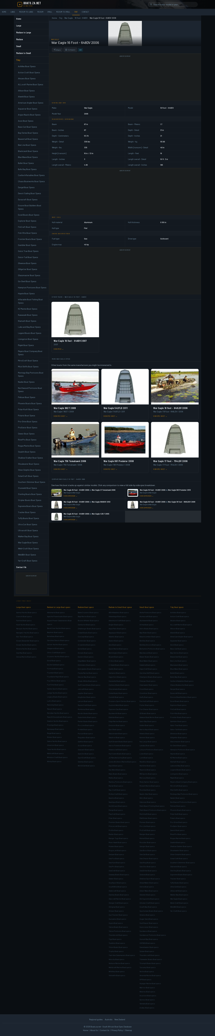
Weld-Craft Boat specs (179, 903)
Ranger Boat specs (147, 834)
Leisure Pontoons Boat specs (151, 749)
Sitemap (128, 1030)
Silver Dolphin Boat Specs (29, 470)
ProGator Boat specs (178, 826)
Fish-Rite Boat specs (178, 713)
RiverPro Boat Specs (27, 439)
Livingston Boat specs (179, 774)
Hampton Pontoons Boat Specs (32, 287)
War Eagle (68, 18)
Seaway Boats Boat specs (119, 874)
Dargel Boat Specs (26, 187)
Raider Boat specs (116, 834)
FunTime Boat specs (55, 685)
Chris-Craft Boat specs (56, 652)
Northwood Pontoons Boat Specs (30, 389)
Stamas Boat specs (85, 762)
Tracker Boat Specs (27, 512)
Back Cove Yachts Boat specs (58, 628)
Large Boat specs (23, 607)
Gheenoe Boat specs (178, 733)
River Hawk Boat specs (118, 842)
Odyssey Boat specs (148, 802)
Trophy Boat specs (116, 951)
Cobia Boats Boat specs (118, 693)
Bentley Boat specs (147, 641)
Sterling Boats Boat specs (180, 871)
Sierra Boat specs (147, 887)
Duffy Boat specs (146, 697)
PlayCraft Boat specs (117, 814)
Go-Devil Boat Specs (27, 281)
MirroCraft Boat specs (179, 786)
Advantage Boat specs (117, 616)
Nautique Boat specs (117, 802)
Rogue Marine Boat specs (180, 838)
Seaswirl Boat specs (86, 749)
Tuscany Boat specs (148, 967)
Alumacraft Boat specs (149, 616)
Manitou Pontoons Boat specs (120, 782)
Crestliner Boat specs (148, 693)
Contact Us (21, 567)
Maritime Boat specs (148, 766)
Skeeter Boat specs (147, 895)
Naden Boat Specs (26, 382)
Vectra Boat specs (147, 971)
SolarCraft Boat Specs (28, 476)
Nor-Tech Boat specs (24, 637)
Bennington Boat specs (118, 653)
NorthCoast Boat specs (118, 806)
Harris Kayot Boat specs (149, 729)
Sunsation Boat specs (117, 919)
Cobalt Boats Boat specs (87, 633)
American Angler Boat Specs (30, 102)
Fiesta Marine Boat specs (88, 673)
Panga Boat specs (116, 810)
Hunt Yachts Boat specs (25, 625)
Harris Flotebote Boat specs (120, 745)
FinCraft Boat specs (178, 709)
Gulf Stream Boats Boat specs (121, 741)
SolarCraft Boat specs (179, 858)
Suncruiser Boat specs (149, 927)
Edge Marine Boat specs (118, 721)
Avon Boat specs (177, 645)
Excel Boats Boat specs (179, 701)
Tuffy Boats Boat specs (179, 883)
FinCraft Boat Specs (27, 227)
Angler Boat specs (116, 625)
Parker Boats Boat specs (87, 721)
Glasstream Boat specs (118, 733)
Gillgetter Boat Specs (27, 269)
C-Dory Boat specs (116, 661)
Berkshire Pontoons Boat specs (152, 649)
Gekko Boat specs (147, 725)
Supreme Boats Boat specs (181, 874)
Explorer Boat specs (178, 705)
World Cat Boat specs (86, 766)
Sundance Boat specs (148, 931)
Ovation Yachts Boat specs (57, 721)
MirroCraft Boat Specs (28, 360)
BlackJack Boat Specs (28, 151)
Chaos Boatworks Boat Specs (31, 181)
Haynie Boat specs (177, 754)
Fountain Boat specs (55, 673)
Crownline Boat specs (86, 645)
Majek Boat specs (177, 778)
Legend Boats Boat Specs (29, 333)
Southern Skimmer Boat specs (182, 862)
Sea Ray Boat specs (24, 653)
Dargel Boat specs (177, 689)
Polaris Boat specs (177, 818)
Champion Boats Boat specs (151, 677)
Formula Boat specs (55, 669)
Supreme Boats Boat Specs (30, 506)
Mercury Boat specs (147, 778)
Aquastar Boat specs (178, 641)
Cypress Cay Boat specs (118, 709)
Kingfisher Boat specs (87, 697)
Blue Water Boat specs (149, 661)
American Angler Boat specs (181, 637)
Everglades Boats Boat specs (89, 669)
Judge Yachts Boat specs (57, 693)
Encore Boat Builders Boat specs (183, 697)
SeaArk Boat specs (177, 842)
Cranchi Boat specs (24, 616)
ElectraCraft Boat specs (149, 701)
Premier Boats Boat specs (119, 822)
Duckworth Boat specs (118, 713)
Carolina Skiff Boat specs (149, 673)
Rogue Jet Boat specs (117, 850)
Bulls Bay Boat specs (178, 677)
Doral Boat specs (54, 660)
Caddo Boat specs (116, 669)
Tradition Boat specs (117, 943)
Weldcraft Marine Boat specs (120, 967)
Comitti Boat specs (116, 697)
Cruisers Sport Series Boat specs (122, 701)
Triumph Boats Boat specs (150, 963)
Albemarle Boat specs (56, 612)
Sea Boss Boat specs (148, 850)
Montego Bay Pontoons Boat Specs (30, 374)
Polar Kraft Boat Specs (28, 409)
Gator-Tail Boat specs (178, 729)
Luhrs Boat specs (54, 701)
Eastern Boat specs (85, 657)
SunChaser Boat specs (149, 923)
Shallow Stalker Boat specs (181, 846)
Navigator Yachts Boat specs (27, 633)
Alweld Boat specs (177, 633)
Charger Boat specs (147, 681)
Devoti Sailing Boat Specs (29, 193)
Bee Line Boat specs (178, 661)
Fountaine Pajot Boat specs (58, 677)
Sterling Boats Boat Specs (30, 494)
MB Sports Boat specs (148, 774)
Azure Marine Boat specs (118, 649)
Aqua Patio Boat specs (117, 628)
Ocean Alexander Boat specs (27, 641)
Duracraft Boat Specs (27, 199)
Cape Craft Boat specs (148, 669)
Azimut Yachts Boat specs (26, 612)
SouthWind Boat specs (118, 887)
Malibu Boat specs (116, 778)
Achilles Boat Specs (27, 66)
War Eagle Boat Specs (28, 542)
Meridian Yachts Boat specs (58, 713)
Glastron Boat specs (117, 737)
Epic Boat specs (115, 729)
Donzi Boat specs (85, 649)
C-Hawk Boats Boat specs (119, 665)
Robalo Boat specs (116, 846)
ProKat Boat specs (85, 729)
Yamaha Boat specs (147, 1004)
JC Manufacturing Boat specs (120, 758)
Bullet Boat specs (177, 673)
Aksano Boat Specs (27, 78)
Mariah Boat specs (116, 786)
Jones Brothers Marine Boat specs (122, 762)
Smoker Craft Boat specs (150, 903)
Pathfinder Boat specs (148, 818)
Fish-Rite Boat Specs (27, 233)
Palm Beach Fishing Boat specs (152, 806)
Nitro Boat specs (146, 798)
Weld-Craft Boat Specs (28, 548)
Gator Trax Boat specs (179, 725)
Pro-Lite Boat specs (147, 826)
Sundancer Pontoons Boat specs (153, 935)
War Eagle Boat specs (178, 899)
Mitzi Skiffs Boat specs (179, 790)
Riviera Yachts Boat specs (26, 649)
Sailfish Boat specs (85, 741)
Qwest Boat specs (177, 830)
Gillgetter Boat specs (178, 737)
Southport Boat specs (117, 883)
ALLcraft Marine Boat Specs (30, 84)
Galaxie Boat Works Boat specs (152, 717)
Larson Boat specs (85, 701)
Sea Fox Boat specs (116, 858)
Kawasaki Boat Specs (27, 315)
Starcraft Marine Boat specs (120, 899)
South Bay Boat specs (148, 907)
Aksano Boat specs (177, 620)
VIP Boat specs (145, 979)
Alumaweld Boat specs (149, 620)
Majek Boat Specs (26, 345)
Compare (71, 50)
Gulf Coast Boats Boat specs (89, 685)
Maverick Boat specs (148, 770)
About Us (94, 1030)
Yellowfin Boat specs (117, 975)
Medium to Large (26, 12)
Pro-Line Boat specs (86, 725)
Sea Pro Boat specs (116, 866)
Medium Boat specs (86, 607)
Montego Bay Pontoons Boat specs (184, 794)
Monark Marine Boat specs (150, 786)
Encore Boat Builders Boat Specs (29, 207)
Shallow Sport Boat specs (150, 879)
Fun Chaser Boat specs (149, 709)
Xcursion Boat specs (148, 995)
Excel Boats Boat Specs (28, 215)
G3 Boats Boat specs (148, 713)
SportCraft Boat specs (87, 758)
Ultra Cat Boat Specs (27, 524)
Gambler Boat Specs (27, 245)
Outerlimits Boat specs (87, 717)
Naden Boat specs (177, 798)
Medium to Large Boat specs (58, 607)
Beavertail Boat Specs (28, 139)
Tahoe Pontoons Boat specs (120, 931)
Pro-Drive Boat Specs (27, 421)
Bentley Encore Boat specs (150, 645)
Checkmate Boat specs (118, 689)
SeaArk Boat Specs (26, 451)
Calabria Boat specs (147, 665)
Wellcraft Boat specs (55, 753)
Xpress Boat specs (147, 1000)
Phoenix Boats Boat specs (180, 810)
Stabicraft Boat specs (117, 891)
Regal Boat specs (54, 733)
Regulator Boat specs (86, 737)
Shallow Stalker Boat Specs (30, 457)
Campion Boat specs (117, 673)
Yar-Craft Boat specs (178, 911)
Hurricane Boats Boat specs (120, 754)
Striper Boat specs (116, 911)
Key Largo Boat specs (148, 741)
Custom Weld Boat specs (119, 705)
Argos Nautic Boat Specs (29, 114)
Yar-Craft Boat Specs (27, 560)
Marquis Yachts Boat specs (27, 628)
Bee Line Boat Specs (27, 145)
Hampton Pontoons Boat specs (182, 749)
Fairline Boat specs (24, 620)
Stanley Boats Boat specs (119, 895)
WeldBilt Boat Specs (27, 554)
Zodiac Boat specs (147, 1008)
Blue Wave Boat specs (179, 669)
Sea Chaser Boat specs (149, 858)
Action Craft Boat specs (179, 616)
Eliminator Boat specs (86, 665)
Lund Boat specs (146, 758)
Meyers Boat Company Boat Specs (30, 353)
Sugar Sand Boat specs (149, 919)
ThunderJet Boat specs (118, 935)
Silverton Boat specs (55, 745)
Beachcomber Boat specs (150, 637)
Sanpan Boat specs (116, 854)
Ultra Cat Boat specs (178, 887)
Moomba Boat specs (148, 790)
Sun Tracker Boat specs (118, 915)
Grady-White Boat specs (87, 681)
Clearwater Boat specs (149, 685)
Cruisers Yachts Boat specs (58, 656)
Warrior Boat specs (147, 987)
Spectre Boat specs (86, 754)
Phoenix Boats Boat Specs (30, 403)
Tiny (76, 12)
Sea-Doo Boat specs (148, 866)
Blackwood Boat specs (149, 653)
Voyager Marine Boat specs (150, 983)
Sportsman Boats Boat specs (151, 911)
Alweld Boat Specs (26, 96)
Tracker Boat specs (178, 879)
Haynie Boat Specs (26, 293)
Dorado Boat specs (85, 653)
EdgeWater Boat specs (87, 661)
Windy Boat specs (54, 761)
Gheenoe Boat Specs (27, 263)
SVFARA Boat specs (147, 943)
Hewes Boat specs (147, 733)
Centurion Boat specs (86, 625)
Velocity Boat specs (116, 959)
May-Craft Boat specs (117, 790)
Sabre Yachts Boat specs (57, 741)
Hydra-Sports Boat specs (57, 689)
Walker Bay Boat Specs (28, 536)
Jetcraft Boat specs (86, 689)
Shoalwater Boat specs (179, 850)
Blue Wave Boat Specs (28, 157)
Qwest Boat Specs (26, 433)
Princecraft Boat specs (118, 826)
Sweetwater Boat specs (149, 947)
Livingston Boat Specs (28, 339)
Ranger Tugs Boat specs (118, 838)
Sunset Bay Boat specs (149, 939)
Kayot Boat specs (115, 766)
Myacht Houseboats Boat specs (59, 717)
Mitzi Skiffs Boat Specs (28, 366)
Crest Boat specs (146, 689)
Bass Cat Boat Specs (27, 127)
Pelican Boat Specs (26, 397)
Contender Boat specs (87, 641)
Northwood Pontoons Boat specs (183, 802)
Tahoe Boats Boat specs (118, 927)
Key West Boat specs (117, 770)
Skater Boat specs (116, 879)
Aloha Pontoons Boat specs (150, 612)
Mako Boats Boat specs (118, 774)
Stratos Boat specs (147, 915)
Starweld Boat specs (178, 866)
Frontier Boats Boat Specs (30, 239)
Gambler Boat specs (178, 721)
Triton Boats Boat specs (118, 947)
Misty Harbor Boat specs (149, 782)
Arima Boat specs (147, 625)
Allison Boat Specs (26, 90)
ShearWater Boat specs (149, 883)
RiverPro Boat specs (178, 834)
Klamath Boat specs (178, 762)
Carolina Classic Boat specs (58, 640)
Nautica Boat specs (116, 798)
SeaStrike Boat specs (148, 871)
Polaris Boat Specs (26, 415)
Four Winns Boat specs (56, 681)
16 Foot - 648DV (81, 18)
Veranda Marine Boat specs (150, 975)
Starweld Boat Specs (27, 488)
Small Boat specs (147, 607)
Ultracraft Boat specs (178, 891)
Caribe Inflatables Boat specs (182, 681)
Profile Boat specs (116, 830)
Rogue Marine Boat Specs (29, 445)
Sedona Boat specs (147, 874)
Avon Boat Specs (25, 121)
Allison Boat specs (177, 628)
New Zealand (120, 1019)
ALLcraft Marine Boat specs (181, 625)
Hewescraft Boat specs (118, 749)
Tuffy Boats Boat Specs (28, 518)
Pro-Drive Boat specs (178, 822)
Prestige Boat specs (55, 725)
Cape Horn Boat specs (117, 677)
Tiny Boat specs (177, 607)
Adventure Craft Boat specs (120, 620)
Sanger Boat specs (147, 846)
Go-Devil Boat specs (178, 745)
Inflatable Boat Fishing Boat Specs (30, 301)
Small (50, 12)
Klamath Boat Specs (27, 321)
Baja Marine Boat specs (87, 616)
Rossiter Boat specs (148, 842)
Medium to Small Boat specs (120, 607)
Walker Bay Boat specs (179, 895)
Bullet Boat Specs (26, 163)
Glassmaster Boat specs (180, 741)
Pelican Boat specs (177, 806)
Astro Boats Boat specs (149, 628)
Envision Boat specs (117, 725)
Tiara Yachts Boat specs (56, 749)
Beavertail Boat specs (179, 657)
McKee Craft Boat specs (118, 794)
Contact (85, 12)
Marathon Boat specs (148, 762)
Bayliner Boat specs (55, 632)
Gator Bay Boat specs (148, 721)
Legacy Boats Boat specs (57, 697)
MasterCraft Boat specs (87, 705)
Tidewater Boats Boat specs (151, 959)
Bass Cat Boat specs (178, 649)
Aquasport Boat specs (117, 633)
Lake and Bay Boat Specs (29, 327)
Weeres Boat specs (147, 992)
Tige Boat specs (115, 939)
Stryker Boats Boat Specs (29, 500)
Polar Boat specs (115, 818)
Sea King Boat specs (148, 862)
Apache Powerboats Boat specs (59, 616)
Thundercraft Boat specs (150, 955)
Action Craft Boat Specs (29, 72)
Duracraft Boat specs (178, 693)
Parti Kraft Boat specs (148, 814)
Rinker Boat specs (54, 737)
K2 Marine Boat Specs (27, 309)
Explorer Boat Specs (27, 221)
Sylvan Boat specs (147, 951)
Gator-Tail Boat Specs (28, 257)
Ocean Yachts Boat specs (26, 645)
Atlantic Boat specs (116, 637)
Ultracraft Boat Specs (28, 530)
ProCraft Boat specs (148, 830)
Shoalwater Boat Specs (28, 464)
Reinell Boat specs (147, 838)
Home (4, 12)
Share (58, 50)
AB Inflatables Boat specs (119, 612)
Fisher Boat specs (147, 705)
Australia (108, 1019)
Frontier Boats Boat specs (180, 717)
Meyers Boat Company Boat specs (183, 782)
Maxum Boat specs (54, 709)
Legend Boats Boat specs (180, 770)
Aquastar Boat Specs (27, 108)
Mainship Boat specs (55, 705)
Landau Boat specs (147, 745)
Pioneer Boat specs (147, 822)
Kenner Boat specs (147, 737)
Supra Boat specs (116, 923)
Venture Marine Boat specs (119, 963)
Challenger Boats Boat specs (89, 628)
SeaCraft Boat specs (117, 871)
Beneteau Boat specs (55, 636)
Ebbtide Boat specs (116, 717)
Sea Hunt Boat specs (117, 862)
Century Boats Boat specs (119, 685)
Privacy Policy (117, 1030)
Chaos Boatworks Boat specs (182, 685)
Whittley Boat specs (117, 971)
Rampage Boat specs (55, 729)
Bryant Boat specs (116, 657)
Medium (40, 12)
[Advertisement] (32, 584)
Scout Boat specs (85, 745)
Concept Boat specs (86, 637)
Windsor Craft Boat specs (57, 757)
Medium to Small (63, 12)
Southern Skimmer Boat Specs (31, 482)
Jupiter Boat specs (85, 693)
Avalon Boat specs (116, 641)
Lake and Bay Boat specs (180, 766)
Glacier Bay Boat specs (87, 677)
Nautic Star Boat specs (149, 794)
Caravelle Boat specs (117, 681)
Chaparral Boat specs (55, 648)
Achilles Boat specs (178, 612)
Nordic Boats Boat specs (88, 713)
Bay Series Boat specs (179, 653)
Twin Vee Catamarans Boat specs (122, 955)
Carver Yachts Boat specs (57, 644)
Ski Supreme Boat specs (149, 899)
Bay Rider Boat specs (148, 633)
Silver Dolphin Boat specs (180, 854)
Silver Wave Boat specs (149, 891)
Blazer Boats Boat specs (149, 657)
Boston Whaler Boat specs (88, 620)
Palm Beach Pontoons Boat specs (153, 810)
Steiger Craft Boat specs (118, 903)
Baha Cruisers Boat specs (88, 612)
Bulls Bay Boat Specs (27, 169)
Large (13, 12)
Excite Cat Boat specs (55, 665)
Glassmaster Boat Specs (29, 275)
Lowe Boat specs (146, 754)
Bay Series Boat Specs (28, 133)
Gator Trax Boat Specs (28, 251)
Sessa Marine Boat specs (26, 657)
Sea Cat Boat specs (147, 854)
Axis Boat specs (115, 645)
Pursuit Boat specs (85, 733)
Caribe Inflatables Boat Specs (31, 175)
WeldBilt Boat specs (178, 907)
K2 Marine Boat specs (178, 758)
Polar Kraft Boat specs (179, 814)
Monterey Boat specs (86, 709)
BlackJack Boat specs (179, 665)
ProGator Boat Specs (27, 427)
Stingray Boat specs (117, 907)
